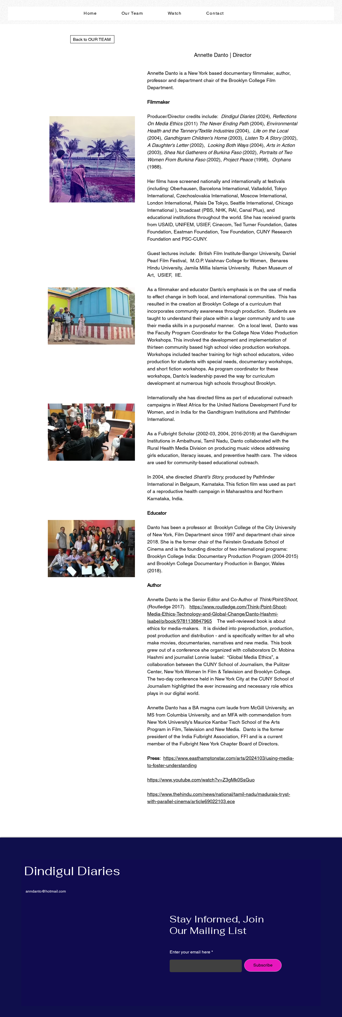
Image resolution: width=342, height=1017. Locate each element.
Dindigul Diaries (72, 871)
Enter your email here (190, 952)
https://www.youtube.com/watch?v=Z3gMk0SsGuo (201, 780)
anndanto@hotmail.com (46, 891)
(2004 (278, 556)
